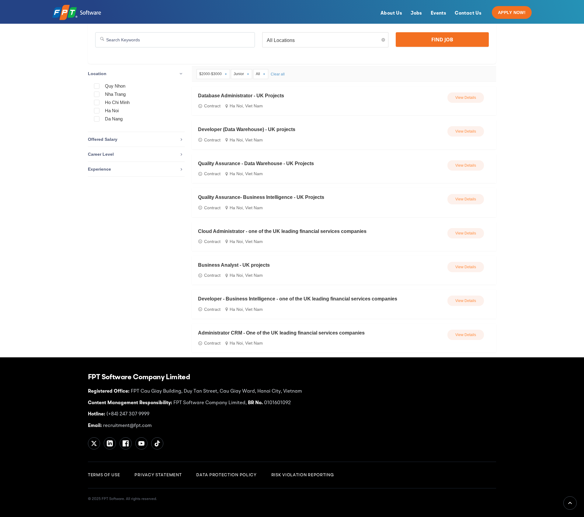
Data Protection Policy (226, 475)
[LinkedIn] (110, 443)
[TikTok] (157, 443)
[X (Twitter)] (94, 443)
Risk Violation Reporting (302, 475)
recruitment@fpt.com (127, 425)
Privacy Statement (158, 475)
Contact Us (468, 13)
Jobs (416, 13)
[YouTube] (141, 443)
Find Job (442, 39)
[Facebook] (126, 443)
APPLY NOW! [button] (512, 12)
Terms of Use (104, 475)
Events (438, 13)
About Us (391, 13)
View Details (465, 97)
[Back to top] (570, 503)
